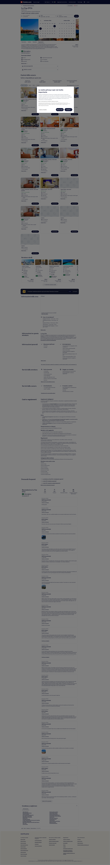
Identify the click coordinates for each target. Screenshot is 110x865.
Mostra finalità (43, 109)
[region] (55, 99)
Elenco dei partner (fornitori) (43, 105)
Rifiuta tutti (60, 109)
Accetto (68, 109)
